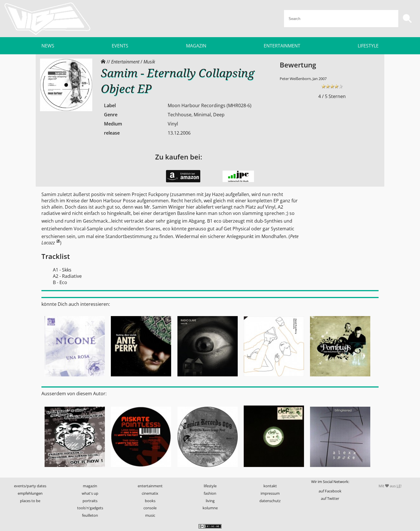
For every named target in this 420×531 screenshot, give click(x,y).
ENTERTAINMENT (282, 46)
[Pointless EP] (141, 469)
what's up (90, 493)
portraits (90, 500)
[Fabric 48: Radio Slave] (207, 378)
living (210, 500)
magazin (90, 485)
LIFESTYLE (368, 46)
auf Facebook (330, 491)
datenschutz (270, 500)
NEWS (47, 46)
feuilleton (90, 515)
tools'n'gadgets (90, 507)
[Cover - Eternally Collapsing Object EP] (66, 109)
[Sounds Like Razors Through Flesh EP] (207, 469)
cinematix (150, 493)
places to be (30, 500)
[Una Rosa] (74, 378)
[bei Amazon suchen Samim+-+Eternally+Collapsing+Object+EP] (183, 180)
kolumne (210, 507)
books (150, 500)
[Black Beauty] (274, 378)
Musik (149, 62)
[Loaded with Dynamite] (274, 469)
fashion (210, 493)
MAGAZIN (196, 46)
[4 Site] (74, 469)
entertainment (150, 485)
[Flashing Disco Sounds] (141, 378)
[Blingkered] (340, 469)
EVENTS (120, 46)
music (150, 515)
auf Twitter (330, 498)
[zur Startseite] (47, 18)
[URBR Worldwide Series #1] (340, 378)
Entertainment (125, 62)
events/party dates (30, 485)
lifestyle (210, 485)
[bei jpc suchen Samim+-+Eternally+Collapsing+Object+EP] (238, 180)
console (150, 507)
